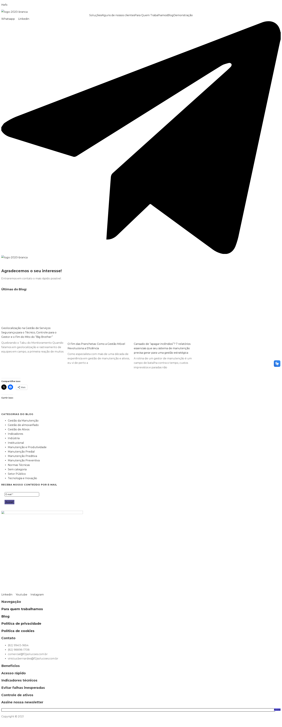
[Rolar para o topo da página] (2, 723)
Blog (170, 15)
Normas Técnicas (19, 465)
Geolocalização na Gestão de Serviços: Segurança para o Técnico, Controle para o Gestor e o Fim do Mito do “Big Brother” (28, 332)
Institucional (16, 442)
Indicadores (15, 433)
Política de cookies (17, 631)
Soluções (95, 15)
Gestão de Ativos (18, 429)
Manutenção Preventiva (24, 460)
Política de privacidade (21, 623)
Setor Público (17, 473)
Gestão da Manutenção (23, 420)
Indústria (14, 438)
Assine (277, 709)
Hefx (4, 4)
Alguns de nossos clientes (118, 15)
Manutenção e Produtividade (27, 447)
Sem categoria (17, 469)
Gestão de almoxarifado (23, 425)
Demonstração (183, 15)
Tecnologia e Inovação (22, 478)
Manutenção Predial (21, 451)
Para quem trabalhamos (22, 609)
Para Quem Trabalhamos (151, 15)
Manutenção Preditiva (22, 456)
